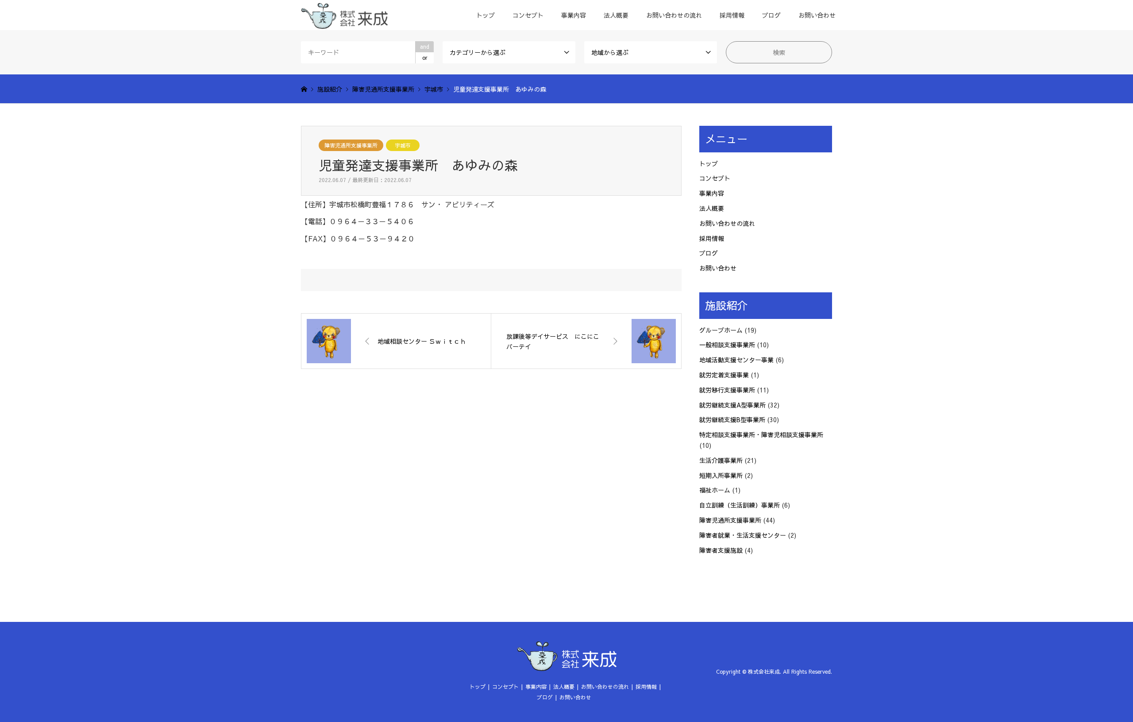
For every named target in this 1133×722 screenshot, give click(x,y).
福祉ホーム (714, 489)
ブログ (771, 15)
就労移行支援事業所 (727, 389)
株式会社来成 (764, 671)
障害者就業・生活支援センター (742, 535)
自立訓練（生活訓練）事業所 (739, 505)
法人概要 (616, 15)
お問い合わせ (817, 15)
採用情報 (732, 15)
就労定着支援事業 (724, 374)
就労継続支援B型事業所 (732, 419)
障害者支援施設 (721, 550)
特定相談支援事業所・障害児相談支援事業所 (761, 434)
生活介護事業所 (721, 460)
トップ (485, 15)
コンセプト (528, 15)
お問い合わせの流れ (674, 15)
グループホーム (721, 330)
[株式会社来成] (344, 15)
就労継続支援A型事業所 (732, 404)
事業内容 (573, 15)
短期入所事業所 (721, 475)
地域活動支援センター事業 (736, 359)
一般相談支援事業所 (727, 344)
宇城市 (403, 145)
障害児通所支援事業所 (351, 145)
